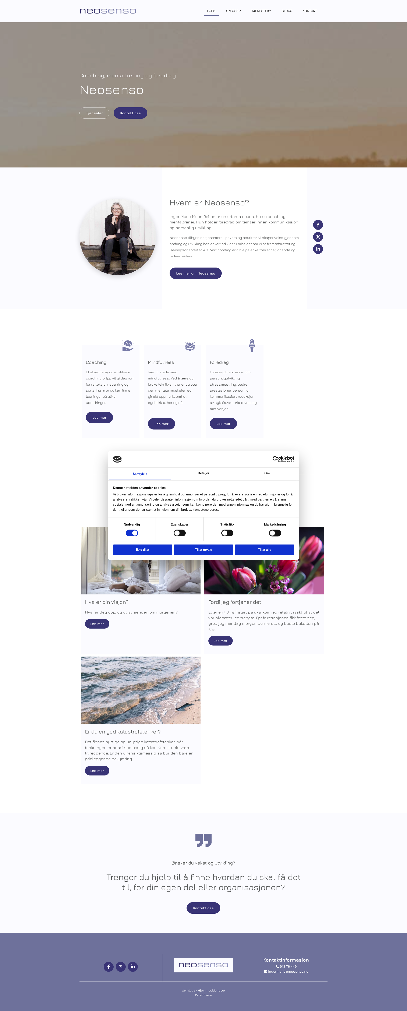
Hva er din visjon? (106, 602)
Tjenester (260, 11)
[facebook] (318, 225)
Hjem (211, 11)
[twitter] (318, 237)
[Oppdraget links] (240, 11)
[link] (233, 11)
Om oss (232, 11)
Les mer (97, 624)
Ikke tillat (142, 550)
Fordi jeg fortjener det (234, 602)
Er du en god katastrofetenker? (123, 731)
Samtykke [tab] (140, 474)
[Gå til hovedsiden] (108, 11)
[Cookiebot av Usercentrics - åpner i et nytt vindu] (275, 459)
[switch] (180, 533)
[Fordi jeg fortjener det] (264, 560)
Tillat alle (264, 550)
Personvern (203, 995)
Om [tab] (267, 473)
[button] (94, 113)
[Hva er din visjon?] (141, 560)
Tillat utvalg (203, 550)
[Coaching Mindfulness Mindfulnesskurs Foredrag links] (270, 11)
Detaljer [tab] (203, 473)
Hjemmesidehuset (211, 990)
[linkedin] (318, 249)
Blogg (287, 11)
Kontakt (310, 11)
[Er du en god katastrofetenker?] (141, 690)
